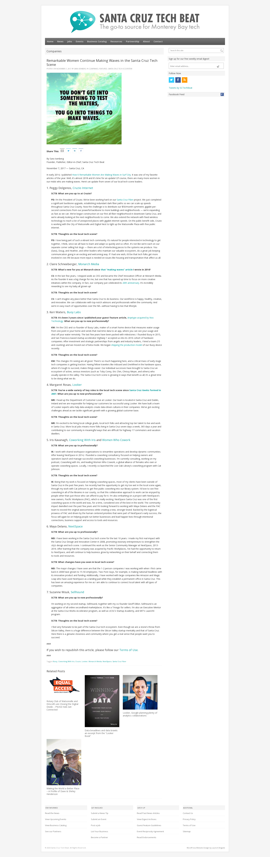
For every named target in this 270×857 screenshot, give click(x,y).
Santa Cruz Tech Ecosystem (120, 69)
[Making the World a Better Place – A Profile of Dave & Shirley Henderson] (64, 762)
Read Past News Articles (148, 813)
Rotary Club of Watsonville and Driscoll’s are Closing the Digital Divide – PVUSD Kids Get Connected (62, 705)
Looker (77, 385)
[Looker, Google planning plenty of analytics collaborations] (140, 692)
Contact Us (188, 813)
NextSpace (75, 526)
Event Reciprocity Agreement (150, 831)
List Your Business (99, 831)
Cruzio (78, 661)
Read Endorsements (146, 837)
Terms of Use (128, 650)
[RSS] (184, 80)
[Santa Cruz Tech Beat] (135, 22)
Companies (93, 69)
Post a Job (95, 825)
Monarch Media (88, 264)
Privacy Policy (189, 819)
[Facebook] (178, 80)
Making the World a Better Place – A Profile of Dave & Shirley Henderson (63, 791)
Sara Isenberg (80, 69)
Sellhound (77, 592)
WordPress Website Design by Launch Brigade (206, 848)
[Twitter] (171, 80)
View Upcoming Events (55, 819)
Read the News (52, 813)
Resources (116, 41)
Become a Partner (99, 837)
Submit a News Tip (99, 813)
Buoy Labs (74, 312)
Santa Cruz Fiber (125, 199)
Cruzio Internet (83, 188)
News (60, 41)
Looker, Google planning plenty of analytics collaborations (140, 714)
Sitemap (187, 831)
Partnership (132, 41)
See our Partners (53, 831)
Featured (103, 69)
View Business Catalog (55, 825)
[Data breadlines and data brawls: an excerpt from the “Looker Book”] (102, 701)
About (146, 41)
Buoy (55, 661)
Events (79, 41)
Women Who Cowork (116, 440)
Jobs (69, 41)
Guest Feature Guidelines (149, 825)
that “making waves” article (117, 269)
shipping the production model (126, 344)
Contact (158, 41)
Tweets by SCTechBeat (180, 87)
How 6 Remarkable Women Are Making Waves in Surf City (101, 174)
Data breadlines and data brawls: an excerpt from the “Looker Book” (101, 733)
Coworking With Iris (82, 440)
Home (50, 41)
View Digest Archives (146, 819)
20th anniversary (130, 282)
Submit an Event (98, 819)
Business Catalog (97, 41)
